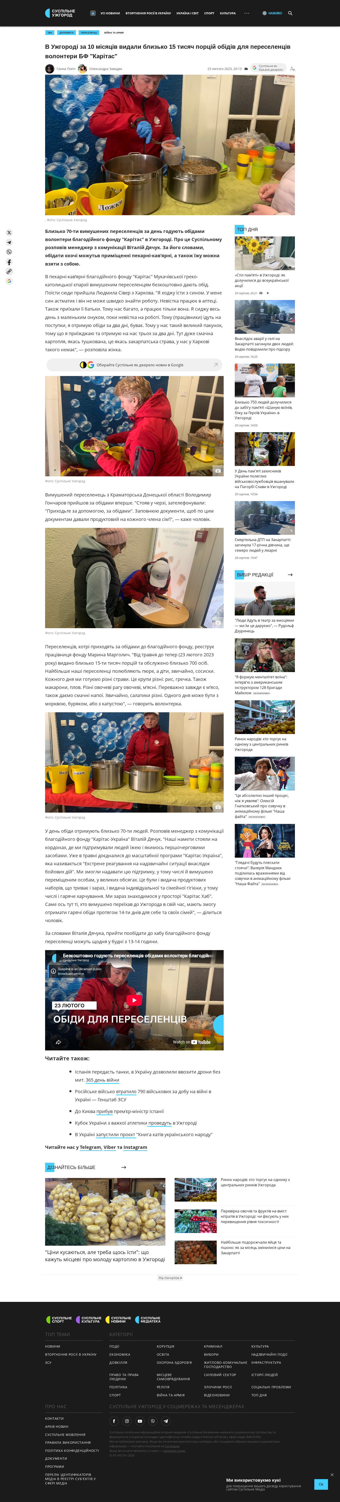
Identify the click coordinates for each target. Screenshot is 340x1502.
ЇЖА (50, 32)
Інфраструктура (266, 1362)
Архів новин (56, 1426)
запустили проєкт (116, 1134)
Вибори (211, 1354)
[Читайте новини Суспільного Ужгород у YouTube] (140, 1421)
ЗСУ (48, 1362)
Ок (321, 1484)
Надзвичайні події (269, 1354)
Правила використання (68, 1442)
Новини (52, 1346)
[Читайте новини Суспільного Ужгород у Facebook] (114, 1421)
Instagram (135, 1147)
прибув (104, 1111)
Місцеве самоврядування (173, 1377)
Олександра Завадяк (105, 69)
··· (247, 13)
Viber (110, 1147)
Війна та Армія (114, 32)
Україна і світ (187, 13)
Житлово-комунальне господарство (225, 1364)
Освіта (163, 1354)
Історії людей (264, 1375)
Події (114, 1346)
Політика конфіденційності (72, 1450)
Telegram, (91, 1147)
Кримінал (213, 1346)
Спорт (209, 13)
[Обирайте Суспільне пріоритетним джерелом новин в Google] (9, 281)
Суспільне (172, 1446)
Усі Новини (110, 13)
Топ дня (259, 1395)
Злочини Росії (218, 1387)
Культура (228, 13)
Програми (54, 1466)
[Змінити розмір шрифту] (292, 69)
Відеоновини (217, 1395)
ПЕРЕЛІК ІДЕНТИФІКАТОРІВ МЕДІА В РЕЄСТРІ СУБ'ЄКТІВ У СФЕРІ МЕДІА (70, 1478)
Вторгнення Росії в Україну (148, 13)
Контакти (54, 1418)
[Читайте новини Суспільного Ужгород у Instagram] (127, 1421)
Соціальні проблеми (271, 1387)
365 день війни (102, 1080)
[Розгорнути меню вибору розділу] (93, 13)
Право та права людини (124, 1377)
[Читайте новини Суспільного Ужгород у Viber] (153, 1421)
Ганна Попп (66, 69)
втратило (126, 1091)
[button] (9, 233)
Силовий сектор (220, 1375)
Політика (118, 1387)
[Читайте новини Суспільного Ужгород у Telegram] (165, 1421)
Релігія (163, 1387)
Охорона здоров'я (174, 1362)
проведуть (159, 1123)
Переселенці (89, 32)
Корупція (165, 1346)
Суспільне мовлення (65, 1434)
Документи (56, 1458)
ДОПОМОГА (66, 32)
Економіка (119, 1354)
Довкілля (118, 1362)
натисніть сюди (174, 1451)
